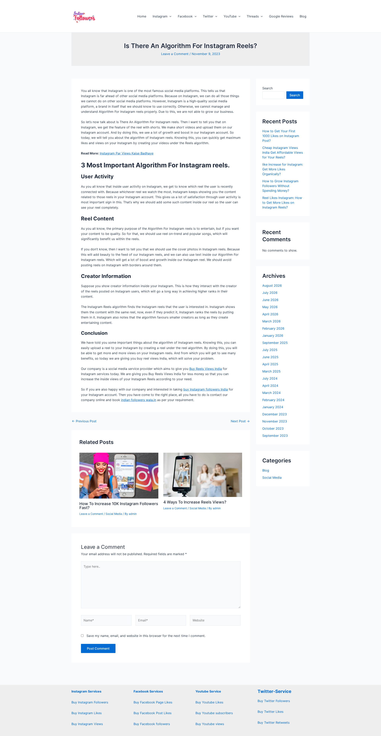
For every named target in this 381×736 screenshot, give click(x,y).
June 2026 (270, 300)
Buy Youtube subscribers (214, 713)
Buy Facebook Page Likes (153, 702)
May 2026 (270, 307)
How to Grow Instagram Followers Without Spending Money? (280, 186)
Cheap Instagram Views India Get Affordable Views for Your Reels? (282, 152)
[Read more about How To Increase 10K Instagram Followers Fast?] (118, 475)
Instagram (160, 16)
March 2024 (271, 393)
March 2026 (271, 321)
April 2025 (270, 364)
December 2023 (274, 414)
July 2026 (269, 293)
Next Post (240, 421)
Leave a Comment (175, 54)
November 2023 (274, 421)
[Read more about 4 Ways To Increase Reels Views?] (202, 475)
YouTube (230, 16)
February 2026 (273, 328)
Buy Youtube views (209, 724)
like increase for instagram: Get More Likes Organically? (282, 169)
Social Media (114, 513)
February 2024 (273, 400)
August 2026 (272, 285)
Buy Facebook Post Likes (152, 713)
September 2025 (275, 343)
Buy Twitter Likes (270, 712)
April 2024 (270, 386)
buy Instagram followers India (205, 389)
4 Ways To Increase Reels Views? (194, 502)
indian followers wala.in (138, 400)
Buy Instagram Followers (89, 702)
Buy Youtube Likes (209, 702)
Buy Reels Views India (205, 369)
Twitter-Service (274, 691)
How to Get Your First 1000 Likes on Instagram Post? (280, 136)
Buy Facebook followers (152, 724)
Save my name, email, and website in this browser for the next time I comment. (146, 636)
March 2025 (271, 371)
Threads (253, 16)
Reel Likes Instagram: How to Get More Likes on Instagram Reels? (282, 202)
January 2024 (272, 407)
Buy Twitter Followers (274, 701)
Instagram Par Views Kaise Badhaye (126, 153)
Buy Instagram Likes (86, 713)
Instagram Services (86, 691)
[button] (169, 16)
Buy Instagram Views (87, 724)
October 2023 (273, 428)
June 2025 (270, 357)
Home (141, 16)
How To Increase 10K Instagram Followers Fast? (118, 505)
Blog (303, 16)
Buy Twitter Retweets (274, 722)
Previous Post (84, 421)
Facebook (185, 16)
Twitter (208, 16)
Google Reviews (281, 16)
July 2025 (269, 350)
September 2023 (275, 436)
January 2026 (272, 336)
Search (267, 88)
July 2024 (269, 378)
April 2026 (270, 314)
